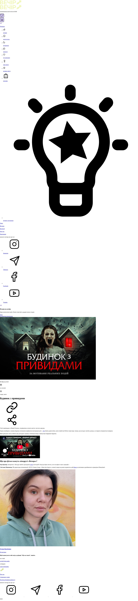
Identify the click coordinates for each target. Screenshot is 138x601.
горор (31, 464)
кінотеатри (10, 316)
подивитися (3, 316)
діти (44, 431)
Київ (1, 314)
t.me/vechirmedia (4, 566)
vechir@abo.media (5, 561)
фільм (75, 467)
